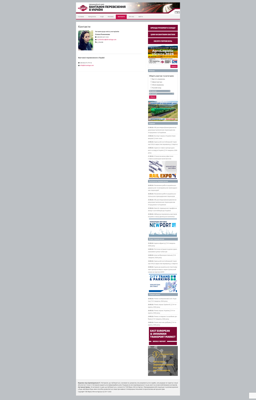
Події (102, 16)
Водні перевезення (156, 239)
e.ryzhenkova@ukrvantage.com (106, 39)
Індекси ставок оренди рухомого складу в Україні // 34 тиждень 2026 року (162, 150)
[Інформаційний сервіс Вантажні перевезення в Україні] (128, 14)
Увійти (140, 16)
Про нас (131, 16)
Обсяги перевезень (158, 85)
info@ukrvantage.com (87, 65)
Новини (152, 123)
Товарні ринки (154, 294)
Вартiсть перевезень (158, 79)
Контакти (121, 16)
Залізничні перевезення (158, 181)
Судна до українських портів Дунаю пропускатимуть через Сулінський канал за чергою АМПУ (163, 269)
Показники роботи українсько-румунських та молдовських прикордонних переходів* (163, 187)
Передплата (92, 16)
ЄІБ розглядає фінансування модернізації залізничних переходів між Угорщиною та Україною (162, 130)
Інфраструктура (157, 82)
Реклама (111, 16)
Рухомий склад (156, 87)
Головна (81, 16)
